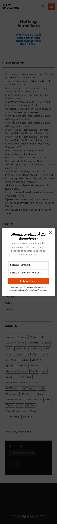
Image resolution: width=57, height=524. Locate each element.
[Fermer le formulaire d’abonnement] (51, 233)
